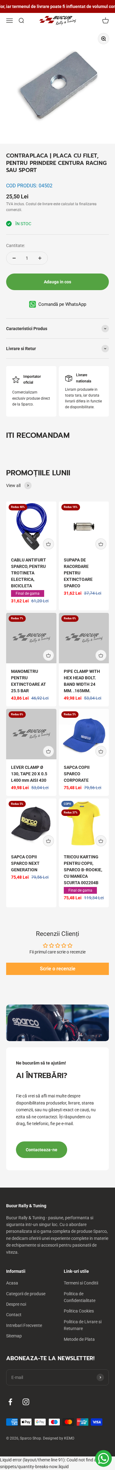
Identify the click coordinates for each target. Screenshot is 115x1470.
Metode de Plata (79, 1339)
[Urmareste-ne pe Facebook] (10, 1402)
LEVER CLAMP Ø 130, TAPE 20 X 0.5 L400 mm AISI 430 (29, 774)
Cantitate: (15, 245)
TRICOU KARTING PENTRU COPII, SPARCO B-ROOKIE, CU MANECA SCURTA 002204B (83, 869)
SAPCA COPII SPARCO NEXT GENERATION (25, 863)
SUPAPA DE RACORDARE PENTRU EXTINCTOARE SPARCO (78, 572)
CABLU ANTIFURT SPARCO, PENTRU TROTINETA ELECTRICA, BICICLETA (28, 572)
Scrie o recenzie (57, 969)
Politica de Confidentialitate (79, 1297)
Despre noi (16, 1304)
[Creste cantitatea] (40, 258)
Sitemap (14, 1335)
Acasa (12, 1282)
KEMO (69, 1438)
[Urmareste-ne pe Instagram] (26, 1402)
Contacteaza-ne (41, 1149)
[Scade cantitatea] (14, 258)
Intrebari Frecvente (24, 1325)
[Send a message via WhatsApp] (103, 1458)
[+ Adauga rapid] (48, 543)
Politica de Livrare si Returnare (83, 1325)
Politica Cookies (79, 1310)
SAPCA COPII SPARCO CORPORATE (77, 774)
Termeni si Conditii (81, 1282)
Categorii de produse (25, 1293)
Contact (13, 1314)
